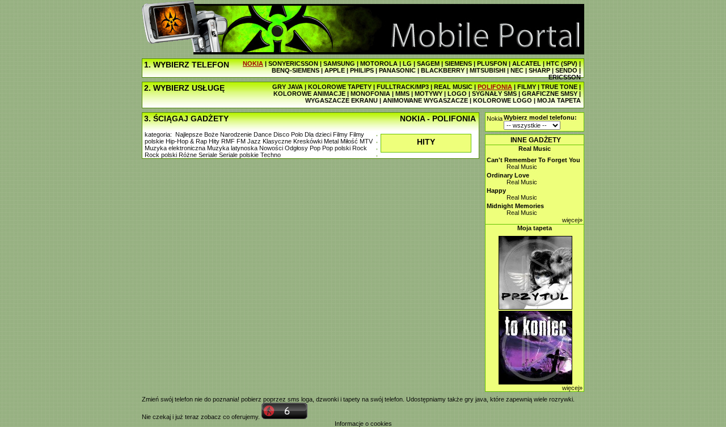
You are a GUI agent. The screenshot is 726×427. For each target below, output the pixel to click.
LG (407, 63)
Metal (331, 141)
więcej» (572, 220)
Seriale (208, 154)
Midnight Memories (515, 205)
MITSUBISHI (487, 70)
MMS (402, 93)
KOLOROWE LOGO (502, 100)
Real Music (534, 148)
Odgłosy (296, 148)
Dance (263, 134)
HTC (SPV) (561, 63)
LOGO (457, 93)
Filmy (340, 134)
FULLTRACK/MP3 (403, 86)
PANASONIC (397, 70)
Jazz (254, 141)
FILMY (526, 86)
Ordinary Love (508, 175)
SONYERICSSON (293, 63)
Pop (315, 148)
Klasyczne (277, 141)
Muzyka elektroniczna (175, 148)
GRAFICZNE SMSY (549, 93)
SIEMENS (458, 63)
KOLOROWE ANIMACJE (309, 93)
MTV (366, 141)
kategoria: (158, 134)
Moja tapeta (534, 228)
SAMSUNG (339, 63)
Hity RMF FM (227, 141)
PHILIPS (362, 70)
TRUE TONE (559, 86)
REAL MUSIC (453, 86)
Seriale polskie (239, 154)
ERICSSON (564, 77)
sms (293, 399)
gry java (476, 399)
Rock (359, 148)
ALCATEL (526, 63)
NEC (517, 70)
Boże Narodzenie (228, 134)
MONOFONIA (370, 93)
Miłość (349, 141)
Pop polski (336, 148)
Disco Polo (288, 134)
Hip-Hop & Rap (186, 141)
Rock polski (161, 154)
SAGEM (428, 63)
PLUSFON (492, 63)
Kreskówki (307, 141)
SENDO (566, 70)
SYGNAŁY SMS (494, 93)
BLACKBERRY (443, 70)
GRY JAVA (287, 86)
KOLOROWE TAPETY (340, 86)
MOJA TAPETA (559, 100)
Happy (496, 190)
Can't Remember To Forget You (533, 160)
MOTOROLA (379, 63)
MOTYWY (428, 93)
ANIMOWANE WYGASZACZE (425, 100)
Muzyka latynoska (232, 148)
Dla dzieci (318, 134)
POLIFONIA (495, 86)
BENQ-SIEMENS (295, 70)
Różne (188, 154)
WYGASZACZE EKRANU (341, 100)
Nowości (271, 148)
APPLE (334, 70)
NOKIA (253, 63)
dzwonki (327, 399)
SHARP (539, 70)
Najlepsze (188, 134)
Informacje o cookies (363, 423)
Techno (270, 154)
